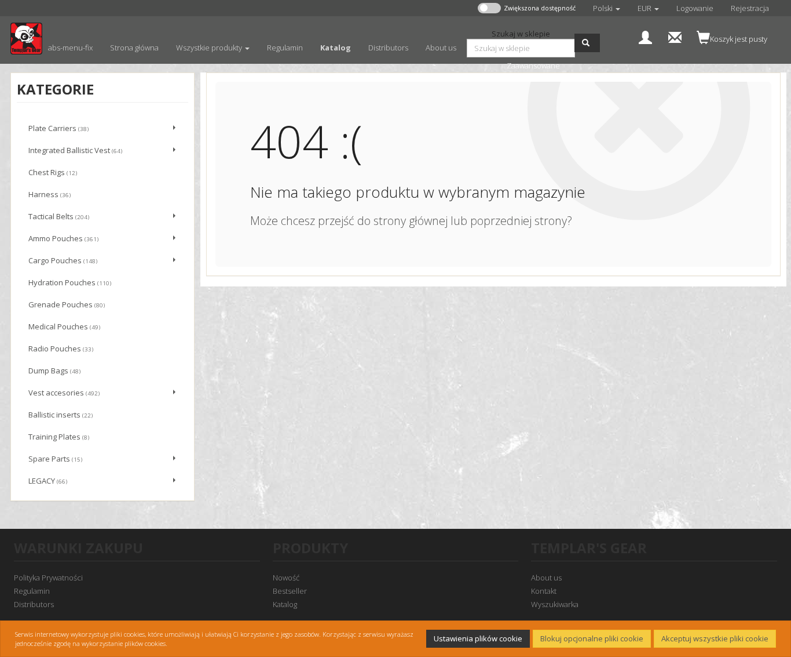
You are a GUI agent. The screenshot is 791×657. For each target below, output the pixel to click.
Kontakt (543, 591)
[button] (606, 8)
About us (546, 577)
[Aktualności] (675, 36)
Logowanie (694, 8)
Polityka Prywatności (48, 577)
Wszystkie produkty (210, 47)
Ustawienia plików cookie (478, 638)
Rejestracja (750, 8)
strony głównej (410, 220)
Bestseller (290, 591)
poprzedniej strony (518, 220)
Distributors (34, 604)
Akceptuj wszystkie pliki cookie (714, 638)
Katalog (285, 604)
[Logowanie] (645, 36)
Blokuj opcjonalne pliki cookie (591, 638)
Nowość (286, 577)
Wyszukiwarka (554, 604)
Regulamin (32, 591)
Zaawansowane (533, 65)
